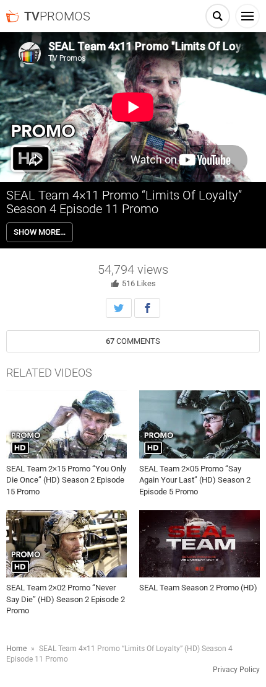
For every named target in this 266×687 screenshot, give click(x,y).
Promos (57, 16)
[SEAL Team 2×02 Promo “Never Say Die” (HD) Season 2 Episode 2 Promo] (66, 544)
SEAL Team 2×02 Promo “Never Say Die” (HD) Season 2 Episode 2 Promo (65, 599)
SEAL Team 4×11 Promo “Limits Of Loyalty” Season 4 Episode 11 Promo (124, 202)
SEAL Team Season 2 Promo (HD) (198, 587)
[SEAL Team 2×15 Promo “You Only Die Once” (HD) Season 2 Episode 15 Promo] (66, 424)
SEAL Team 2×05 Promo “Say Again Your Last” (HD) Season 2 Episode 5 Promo (195, 480)
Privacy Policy (236, 669)
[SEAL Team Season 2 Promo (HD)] (199, 544)
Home (16, 648)
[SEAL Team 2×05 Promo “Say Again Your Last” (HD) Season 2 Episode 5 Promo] (199, 424)
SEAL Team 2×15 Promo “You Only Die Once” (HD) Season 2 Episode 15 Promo (66, 480)
